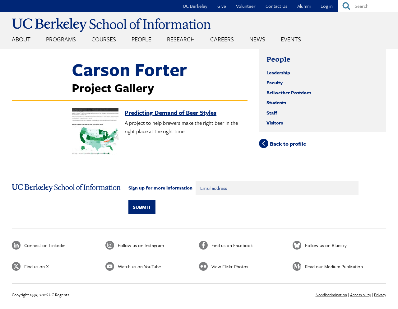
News (257, 39)
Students (276, 102)
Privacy (380, 295)
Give (221, 5)
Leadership (278, 72)
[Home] (111, 25)
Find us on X (36, 266)
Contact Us (276, 5)
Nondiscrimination (331, 295)
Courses (103, 39)
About (21, 39)
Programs (61, 39)
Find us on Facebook (232, 245)
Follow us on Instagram (141, 245)
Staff (271, 112)
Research (181, 39)
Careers (222, 39)
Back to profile (288, 143)
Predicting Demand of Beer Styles (170, 112)
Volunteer (246, 5)
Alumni (304, 5)
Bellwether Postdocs (288, 92)
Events (291, 39)
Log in (327, 5)
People (141, 39)
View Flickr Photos (229, 266)
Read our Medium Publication (334, 266)
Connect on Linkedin (44, 245)
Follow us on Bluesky (326, 245)
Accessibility (360, 295)
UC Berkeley (195, 5)
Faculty (274, 82)
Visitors (274, 122)
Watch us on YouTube (139, 266)
